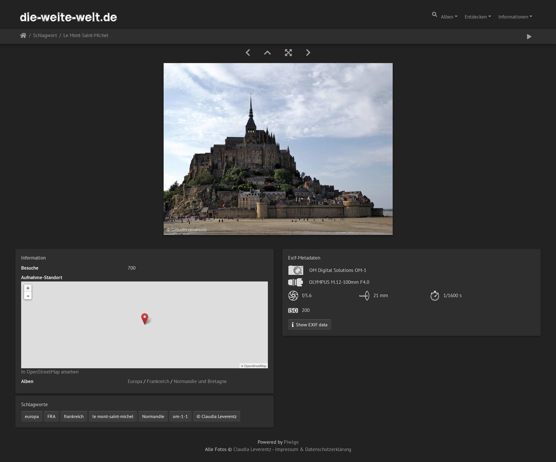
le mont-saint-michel (112, 416)
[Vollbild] (288, 52)
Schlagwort (45, 35)
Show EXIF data (311, 324)
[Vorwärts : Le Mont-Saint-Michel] (308, 52)
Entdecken (476, 17)
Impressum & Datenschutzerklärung (313, 449)
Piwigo (291, 442)
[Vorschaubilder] (267, 52)
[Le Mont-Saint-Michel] (144, 319)
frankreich (74, 416)
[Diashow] (529, 36)
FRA (51, 416)
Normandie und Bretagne (200, 381)
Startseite (23, 36)
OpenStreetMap (255, 365)
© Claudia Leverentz (217, 416)
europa (32, 416)
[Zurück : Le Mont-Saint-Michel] (247, 52)
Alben (447, 17)
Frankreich (158, 381)
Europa (135, 381)
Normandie (153, 416)
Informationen (513, 17)
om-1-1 (180, 416)
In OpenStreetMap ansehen (49, 372)
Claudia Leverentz (252, 449)
